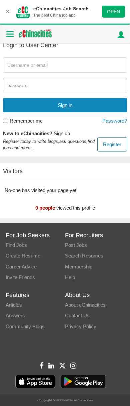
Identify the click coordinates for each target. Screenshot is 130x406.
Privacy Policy (80, 326)
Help (70, 277)
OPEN (113, 11)
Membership (78, 266)
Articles (14, 305)
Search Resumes (84, 255)
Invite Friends (20, 277)
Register (112, 144)
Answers (15, 315)
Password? (114, 121)
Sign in (65, 105)
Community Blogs (25, 326)
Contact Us (77, 315)
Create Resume (23, 255)
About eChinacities (85, 305)
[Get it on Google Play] (83, 381)
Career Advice (21, 266)
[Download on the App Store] (35, 381)
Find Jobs (16, 245)
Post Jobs (76, 245)
